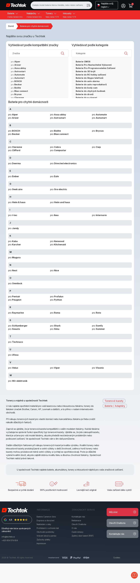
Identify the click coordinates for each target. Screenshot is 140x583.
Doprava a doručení (45, 520)
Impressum (41, 543)
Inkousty (69, 15)
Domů (11, 26)
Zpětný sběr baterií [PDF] (83, 536)
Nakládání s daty (44, 524)
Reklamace (76, 520)
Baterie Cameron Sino (46, 517)
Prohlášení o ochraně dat (48, 528)
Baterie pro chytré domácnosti (34, 26)
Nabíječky (34, 15)
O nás (74, 528)
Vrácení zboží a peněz (46, 536)
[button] (106, 5)
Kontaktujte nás (78, 517)
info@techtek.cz (8, 537)
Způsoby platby (43, 540)
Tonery (52, 15)
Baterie (14, 15)
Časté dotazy (77, 532)
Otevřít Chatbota (79, 524)
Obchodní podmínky (45, 532)
